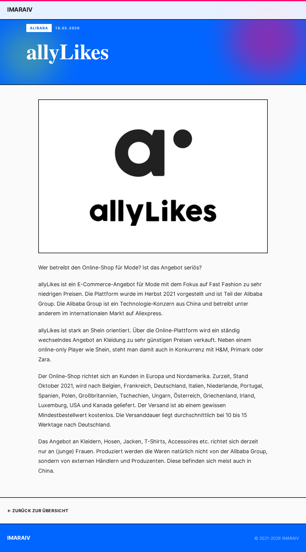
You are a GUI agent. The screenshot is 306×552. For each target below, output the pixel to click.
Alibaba (39, 28)
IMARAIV (20, 9)
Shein (98, 330)
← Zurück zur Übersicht (37, 510)
